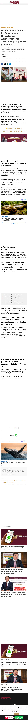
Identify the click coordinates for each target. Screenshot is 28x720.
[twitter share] (5, 64)
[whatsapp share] (7, 64)
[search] (27, 3)
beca (2, 480)
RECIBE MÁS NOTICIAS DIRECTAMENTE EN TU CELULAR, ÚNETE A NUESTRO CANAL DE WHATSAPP (14, 130)
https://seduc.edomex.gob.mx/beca (11, 259)
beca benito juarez (9, 480)
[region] (14, 13)
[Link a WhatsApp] (16, 435)
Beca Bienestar (17, 480)
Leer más (12, 714)
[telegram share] (10, 64)
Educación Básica (10, 24)
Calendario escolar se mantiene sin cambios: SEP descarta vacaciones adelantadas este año (12, 571)
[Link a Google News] (16, 428)
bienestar (24, 480)
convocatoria (5, 482)
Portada (3, 24)
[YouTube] (9, 717)
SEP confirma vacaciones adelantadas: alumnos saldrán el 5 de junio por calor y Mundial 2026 (13, 594)
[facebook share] (2, 64)
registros (11, 482)
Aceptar (16, 714)
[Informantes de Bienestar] (15, 2)
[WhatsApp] (18, 717)
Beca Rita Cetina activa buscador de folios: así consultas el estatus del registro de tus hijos (12, 548)
